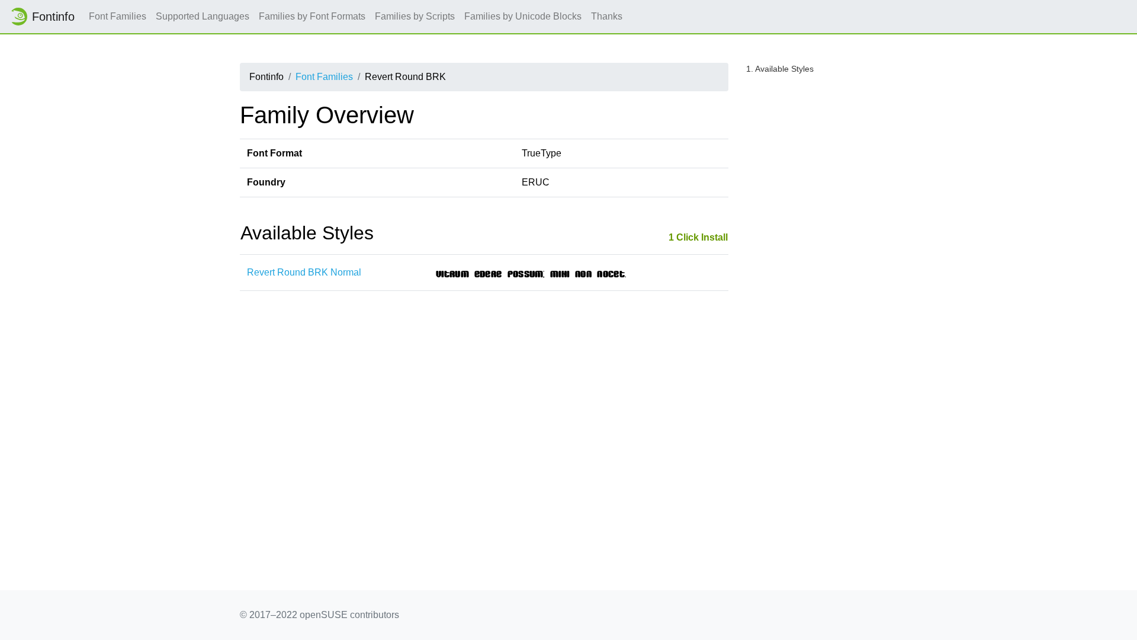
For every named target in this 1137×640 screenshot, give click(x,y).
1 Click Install (698, 237)
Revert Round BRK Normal (304, 272)
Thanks (606, 16)
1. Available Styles (780, 68)
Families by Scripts (415, 16)
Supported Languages (202, 16)
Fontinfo (53, 16)
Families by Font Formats (312, 16)
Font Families (117, 16)
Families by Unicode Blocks (523, 16)
